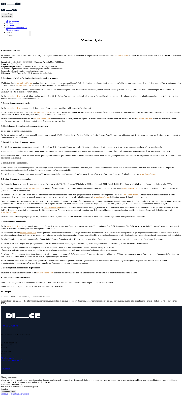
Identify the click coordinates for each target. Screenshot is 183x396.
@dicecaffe (5, 369)
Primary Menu (7, 14)
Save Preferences (8, 391)
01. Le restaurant (12, 21)
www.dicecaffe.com (121, 55)
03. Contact (10, 25)
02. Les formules (12, 23)
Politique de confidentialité (16, 28)
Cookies (25, 394)
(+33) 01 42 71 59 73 (9, 326)
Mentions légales (12, 30)
